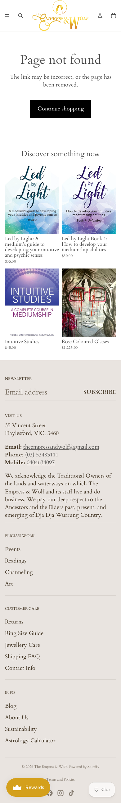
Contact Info (20, 668)
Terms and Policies (60, 779)
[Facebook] (49, 793)
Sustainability (21, 729)
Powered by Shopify (84, 766)
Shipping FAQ (22, 657)
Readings (15, 561)
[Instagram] (60, 793)
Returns (14, 622)
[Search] (20, 15)
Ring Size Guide (24, 633)
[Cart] (113, 15)
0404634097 (41, 462)
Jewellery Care (22, 645)
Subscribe (99, 392)
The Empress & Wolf (50, 766)
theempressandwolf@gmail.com (61, 447)
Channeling (19, 572)
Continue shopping (61, 109)
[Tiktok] (71, 793)
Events (12, 549)
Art (9, 584)
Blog (10, 706)
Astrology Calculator (30, 741)
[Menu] (7, 15)
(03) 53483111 (41, 455)
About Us (16, 717)
